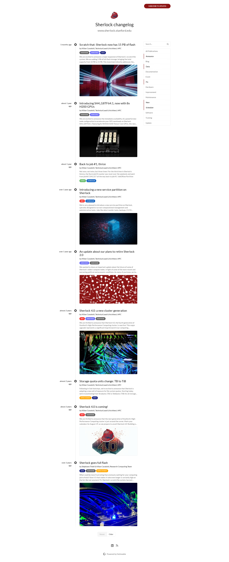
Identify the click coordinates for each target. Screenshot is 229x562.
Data (148, 66)
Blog (147, 61)
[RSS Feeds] (117, 545)
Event (148, 77)
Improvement (151, 92)
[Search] (167, 44)
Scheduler (150, 107)
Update (148, 123)
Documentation (152, 72)
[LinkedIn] (113, 545)
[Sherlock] (114, 15)
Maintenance (151, 97)
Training (149, 118)
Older (111, 534)
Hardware (150, 87)
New (147, 102)
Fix (147, 82)
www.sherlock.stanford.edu (114, 30)
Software (149, 113)
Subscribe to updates (157, 6)
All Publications (152, 51)
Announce (150, 56)
